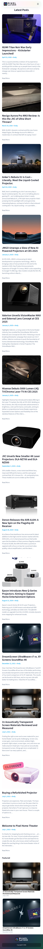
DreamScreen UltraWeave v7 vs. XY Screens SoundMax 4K (21, 658)
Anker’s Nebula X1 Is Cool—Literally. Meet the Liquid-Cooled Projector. (20, 180)
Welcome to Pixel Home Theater (20, 825)
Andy (15, 57)
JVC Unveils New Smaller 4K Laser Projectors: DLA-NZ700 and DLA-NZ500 (21, 459)
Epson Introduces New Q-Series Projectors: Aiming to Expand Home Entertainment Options (19, 593)
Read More (6, 78)
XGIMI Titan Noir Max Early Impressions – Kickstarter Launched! (16, 50)
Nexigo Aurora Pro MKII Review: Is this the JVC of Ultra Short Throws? (21, 119)
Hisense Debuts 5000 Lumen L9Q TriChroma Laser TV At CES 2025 (20, 390)
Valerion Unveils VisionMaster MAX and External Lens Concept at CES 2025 (21, 318)
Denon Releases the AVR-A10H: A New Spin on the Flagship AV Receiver (20, 523)
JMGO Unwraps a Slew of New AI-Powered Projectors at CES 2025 (20, 249)
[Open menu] (38, 4)
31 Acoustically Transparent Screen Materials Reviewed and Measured (19, 725)
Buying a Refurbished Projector (19, 792)
